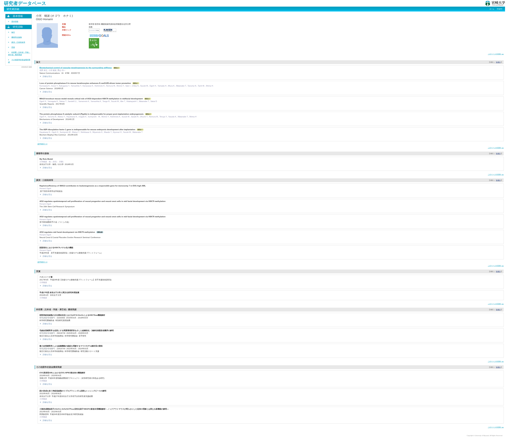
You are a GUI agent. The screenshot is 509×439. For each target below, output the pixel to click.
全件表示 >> (42, 144)
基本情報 (14, 22)
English (499, 9)
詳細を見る (47, 76)
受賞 (13, 47)
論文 (13, 32)
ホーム (492, 9)
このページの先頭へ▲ (496, 54)
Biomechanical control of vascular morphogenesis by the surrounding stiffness (76, 68)
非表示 (498, 62)
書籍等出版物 (16, 37)
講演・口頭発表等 (18, 42)
